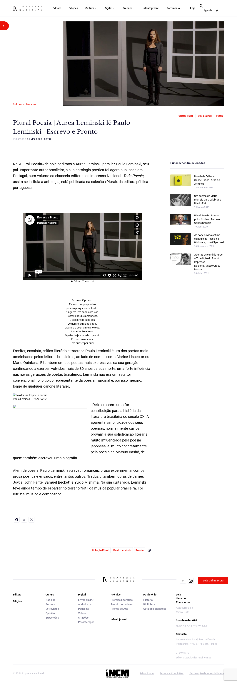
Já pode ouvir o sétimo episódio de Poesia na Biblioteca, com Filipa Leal (209, 239)
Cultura (89, 8)
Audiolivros (84, 604)
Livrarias (181, 598)
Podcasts (83, 608)
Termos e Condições (171, 673)
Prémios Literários (122, 599)
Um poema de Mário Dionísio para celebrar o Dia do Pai (207, 199)
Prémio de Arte (119, 608)
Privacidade (147, 673)
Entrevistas (52, 608)
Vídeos (82, 613)
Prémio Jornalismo (122, 604)
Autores (50, 604)
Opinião (50, 613)
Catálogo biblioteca (154, 608)
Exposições (52, 617)
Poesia (219, 116)
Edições (73, 8)
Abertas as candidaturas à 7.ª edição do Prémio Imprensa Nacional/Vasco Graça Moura (208, 262)
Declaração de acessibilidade (206, 673)
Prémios (127, 8)
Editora (57, 8)
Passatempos (86, 622)
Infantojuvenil (151, 8)
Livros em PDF (86, 599)
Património (173, 8)
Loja (192, 8)
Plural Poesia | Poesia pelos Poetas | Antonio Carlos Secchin (207, 219)
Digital (108, 8)
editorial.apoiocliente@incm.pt (193, 657)
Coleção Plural (185, 116)
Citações (83, 617)
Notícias (50, 599)
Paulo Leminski (204, 116)
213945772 (182, 652)
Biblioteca (149, 604)
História (148, 599)
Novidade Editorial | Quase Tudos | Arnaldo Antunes (207, 180)
